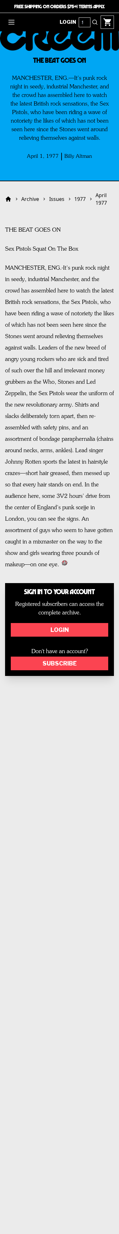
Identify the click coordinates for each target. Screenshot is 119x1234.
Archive (30, 199)
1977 (80, 199)
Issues (56, 199)
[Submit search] (95, 22)
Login (59, 630)
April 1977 (101, 199)
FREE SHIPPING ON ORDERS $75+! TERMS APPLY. (59, 6)
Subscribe (60, 663)
